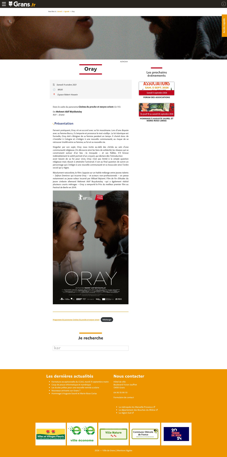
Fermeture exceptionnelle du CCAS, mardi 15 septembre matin (80, 381)
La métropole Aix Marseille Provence (136, 406)
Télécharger (106, 319)
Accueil (59, 11)
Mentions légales (124, 450)
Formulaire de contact (123, 397)
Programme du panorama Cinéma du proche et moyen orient (76, 319)
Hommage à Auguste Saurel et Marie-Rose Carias (74, 393)
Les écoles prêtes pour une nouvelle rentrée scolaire (75, 387)
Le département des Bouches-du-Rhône (137, 409)
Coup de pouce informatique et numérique (71, 384)
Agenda (66, 11)
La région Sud (125, 412)
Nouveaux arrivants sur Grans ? (65, 390)
